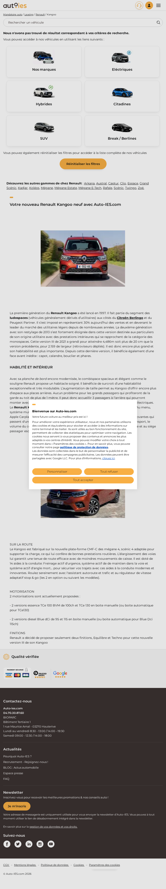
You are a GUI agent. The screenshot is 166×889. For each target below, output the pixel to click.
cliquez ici (108, 458)
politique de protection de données (84, 447)
